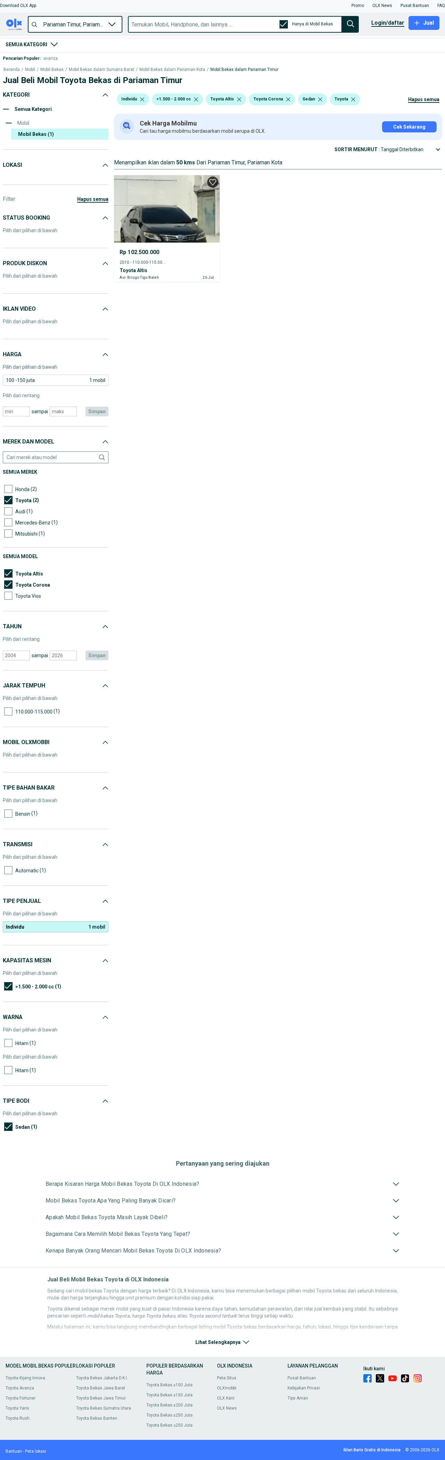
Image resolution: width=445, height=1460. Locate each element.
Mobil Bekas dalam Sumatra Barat (101, 69)
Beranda (11, 69)
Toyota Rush (18, 1418)
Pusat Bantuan (302, 1378)
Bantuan (14, 1451)
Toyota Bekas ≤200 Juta (169, 1405)
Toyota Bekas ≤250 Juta (169, 1415)
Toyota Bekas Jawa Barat (100, 1388)
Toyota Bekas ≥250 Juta (169, 1425)
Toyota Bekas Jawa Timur (101, 1398)
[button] (18, 5)
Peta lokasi (35, 1451)
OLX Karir (226, 1398)
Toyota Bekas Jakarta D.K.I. (102, 1378)
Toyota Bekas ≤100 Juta (169, 1384)
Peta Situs (226, 1378)
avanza (50, 58)
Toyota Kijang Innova (25, 1378)
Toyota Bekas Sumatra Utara (103, 1408)
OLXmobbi (226, 1388)
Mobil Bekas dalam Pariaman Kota (172, 69)
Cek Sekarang (409, 127)
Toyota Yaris (17, 1408)
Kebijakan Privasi (304, 1388)
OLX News (227, 1408)
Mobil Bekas (52, 69)
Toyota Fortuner (20, 1398)
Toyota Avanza (20, 1388)
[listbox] (142, 99)
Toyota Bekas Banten (96, 1418)
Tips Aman (298, 1398)
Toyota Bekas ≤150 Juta (169, 1395)
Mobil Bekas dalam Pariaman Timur (244, 69)
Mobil (30, 69)
